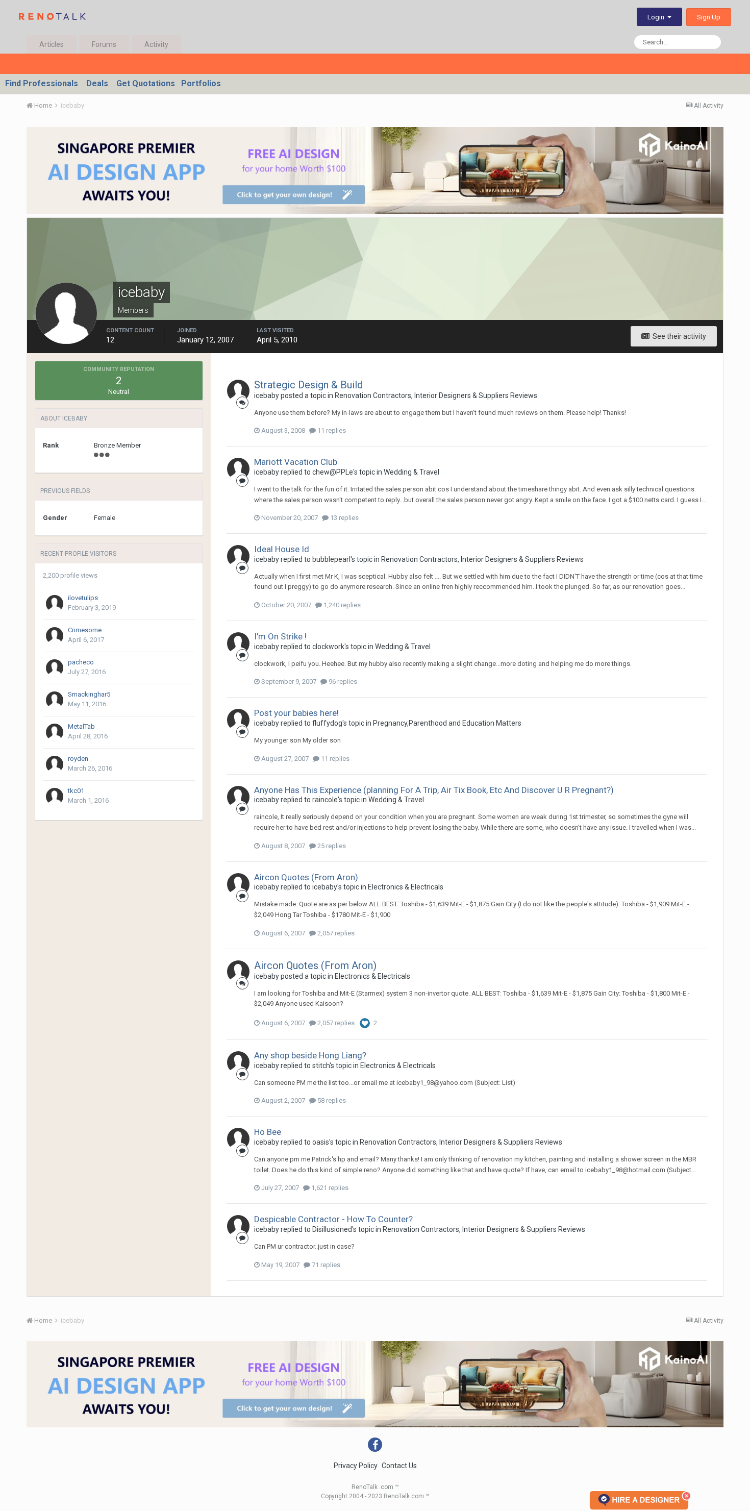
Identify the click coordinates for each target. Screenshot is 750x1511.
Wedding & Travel (411, 472)
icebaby (266, 395)
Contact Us (399, 1466)
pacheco (81, 662)
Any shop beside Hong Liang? (310, 1055)
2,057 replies (335, 933)
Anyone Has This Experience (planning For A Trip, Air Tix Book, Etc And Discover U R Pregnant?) (434, 790)
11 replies (331, 430)
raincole (325, 800)
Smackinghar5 (89, 694)
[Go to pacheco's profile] (54, 668)
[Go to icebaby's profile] (238, 391)
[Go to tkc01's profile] (54, 796)
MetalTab (81, 726)
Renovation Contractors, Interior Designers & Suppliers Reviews (436, 395)
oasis (320, 1142)
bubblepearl (331, 559)
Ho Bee (267, 1132)
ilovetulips (83, 598)
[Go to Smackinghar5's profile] (54, 700)
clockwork (328, 646)
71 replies (325, 1265)
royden (78, 758)
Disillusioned (332, 1229)
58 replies (331, 1100)
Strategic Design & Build (308, 385)
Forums (104, 44)
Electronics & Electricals (405, 887)
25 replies (331, 846)
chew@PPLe (332, 472)
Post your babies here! (296, 713)
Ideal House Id (281, 549)
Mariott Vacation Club (295, 462)
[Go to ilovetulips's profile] (54, 603)
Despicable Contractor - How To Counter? (333, 1219)
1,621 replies (329, 1188)
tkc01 (76, 791)
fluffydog (327, 723)
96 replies (342, 681)
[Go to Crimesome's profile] (54, 636)
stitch (321, 1065)
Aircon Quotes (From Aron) (306, 877)
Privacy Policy (356, 1466)
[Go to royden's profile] (54, 764)
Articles (51, 44)
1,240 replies (341, 605)
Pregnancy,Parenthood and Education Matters (447, 723)
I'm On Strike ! (280, 636)
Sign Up (708, 17)
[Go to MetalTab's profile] (54, 732)
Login (657, 17)
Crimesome (85, 630)
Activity (156, 44)
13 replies (344, 518)
